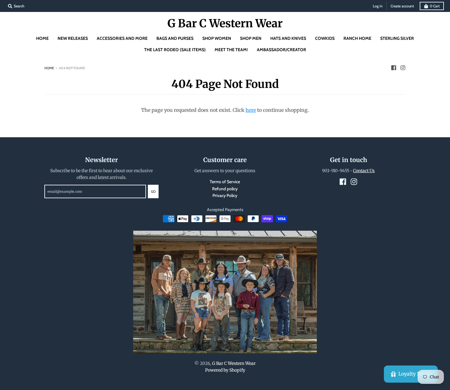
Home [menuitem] (42, 38)
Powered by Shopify (225, 370)
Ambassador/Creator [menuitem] (281, 49)
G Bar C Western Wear (225, 23)
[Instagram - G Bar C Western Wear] (403, 67)
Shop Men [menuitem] (250, 38)
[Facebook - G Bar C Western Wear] (393, 67)
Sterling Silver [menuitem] (397, 38)
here (251, 110)
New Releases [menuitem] (73, 38)
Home (49, 68)
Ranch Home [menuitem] (357, 38)
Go (153, 191)
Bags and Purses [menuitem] (174, 38)
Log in (378, 6)
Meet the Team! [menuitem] (231, 49)
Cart (435, 6)
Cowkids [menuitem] (325, 38)
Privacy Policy (224, 195)
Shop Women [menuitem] (216, 38)
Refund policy (225, 188)
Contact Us (364, 170)
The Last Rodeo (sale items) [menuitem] (175, 49)
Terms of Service (225, 181)
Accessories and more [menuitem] (122, 38)
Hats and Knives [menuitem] (288, 38)
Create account (402, 6)
